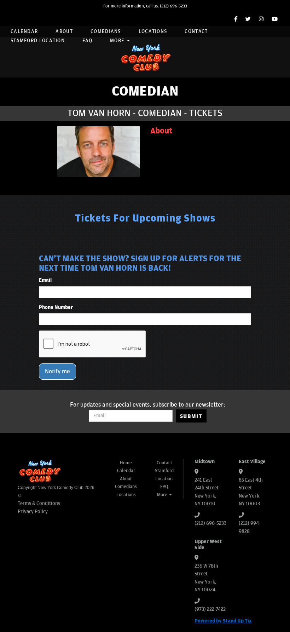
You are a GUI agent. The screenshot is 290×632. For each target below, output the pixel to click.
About (64, 31)
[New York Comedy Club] (145, 57)
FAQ (87, 41)
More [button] (118, 41)
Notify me (57, 371)
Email (45, 280)
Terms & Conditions (39, 503)
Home (126, 463)
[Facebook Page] (235, 19)
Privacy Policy (33, 512)
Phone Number (56, 307)
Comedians (106, 31)
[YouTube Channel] (275, 19)
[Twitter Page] (248, 19)
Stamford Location (38, 41)
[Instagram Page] (261, 19)
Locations (153, 31)
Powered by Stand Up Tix (223, 621)
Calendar (24, 31)
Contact (196, 31)
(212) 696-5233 (173, 6)
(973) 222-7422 (210, 609)
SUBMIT (191, 416)
